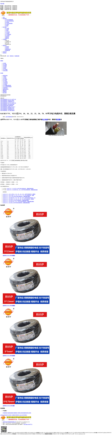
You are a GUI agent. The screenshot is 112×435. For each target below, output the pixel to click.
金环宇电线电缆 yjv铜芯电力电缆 (7, 100)
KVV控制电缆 (8, 34)
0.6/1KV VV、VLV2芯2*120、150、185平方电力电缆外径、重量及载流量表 (22, 189)
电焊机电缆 (5, 75)
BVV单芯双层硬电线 (9, 20)
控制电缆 (7, 36)
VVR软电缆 (5, 82)
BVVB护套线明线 (8, 23)
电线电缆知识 (8, 49)
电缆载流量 (7, 50)
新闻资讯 (5, 45)
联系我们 (5, 52)
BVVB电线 (5, 69)
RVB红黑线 (5, 70)
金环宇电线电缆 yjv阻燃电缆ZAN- (7, 101)
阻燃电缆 (5, 91)
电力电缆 (5, 27)
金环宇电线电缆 (9, 116)
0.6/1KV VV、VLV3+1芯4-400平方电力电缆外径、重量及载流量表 (16, 196)
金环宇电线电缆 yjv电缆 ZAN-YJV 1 (7, 106)
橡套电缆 (5, 90)
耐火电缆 (5, 92)
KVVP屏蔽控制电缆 (7, 85)
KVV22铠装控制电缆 (7, 86)
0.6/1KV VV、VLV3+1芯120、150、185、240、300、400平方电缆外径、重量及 (19, 194)
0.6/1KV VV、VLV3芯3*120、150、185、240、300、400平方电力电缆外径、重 (19, 197)
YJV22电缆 (7, 31)
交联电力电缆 (20, 412)
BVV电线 (5, 64)
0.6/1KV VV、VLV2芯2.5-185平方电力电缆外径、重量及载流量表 (20, 188)
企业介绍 (5, 51)
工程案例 (5, 39)
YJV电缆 (7, 29)
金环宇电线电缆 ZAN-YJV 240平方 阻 (8, 103)
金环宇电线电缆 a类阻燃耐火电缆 (7, 107)
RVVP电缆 (7, 35)
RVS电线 (7, 24)
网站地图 (2, 3)
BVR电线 (7, 22)
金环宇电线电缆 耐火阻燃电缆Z (6, 105)
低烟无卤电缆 (5, 89)
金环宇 (1, 415)
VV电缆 (6, 30)
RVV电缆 (7, 28)
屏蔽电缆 (7, 38)
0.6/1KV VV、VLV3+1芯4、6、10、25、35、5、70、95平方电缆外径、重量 (18, 195)
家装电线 (5, 18)
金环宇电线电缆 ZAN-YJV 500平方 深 (8, 99)
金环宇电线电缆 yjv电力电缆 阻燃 (7, 104)
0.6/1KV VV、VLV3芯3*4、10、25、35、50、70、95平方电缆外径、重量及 (18, 199)
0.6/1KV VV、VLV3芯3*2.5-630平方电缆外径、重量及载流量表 (16, 200)
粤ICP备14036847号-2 (28, 424)
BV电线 (4, 63)
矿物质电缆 (5, 87)
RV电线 (6, 25)
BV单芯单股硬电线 (9, 19)
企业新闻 (7, 46)
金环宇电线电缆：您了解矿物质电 (7, 110)
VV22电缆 (7, 33)
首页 (4, 17)
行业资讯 (7, 47)
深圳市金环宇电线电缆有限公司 (9, 421)
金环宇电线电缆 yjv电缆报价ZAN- (7, 109)
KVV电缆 (5, 80)
